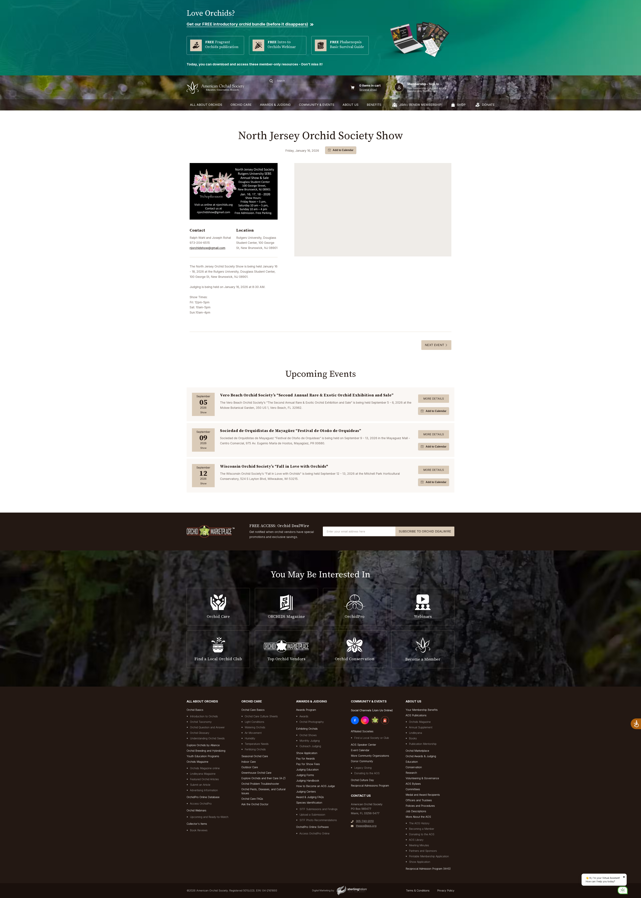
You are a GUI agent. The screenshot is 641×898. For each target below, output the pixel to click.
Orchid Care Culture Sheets (261, 716)
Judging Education (307, 769)
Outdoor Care (249, 767)
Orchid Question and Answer (207, 727)
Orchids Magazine (197, 761)
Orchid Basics (195, 709)
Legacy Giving (363, 767)
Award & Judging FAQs (310, 797)
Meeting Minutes (419, 845)
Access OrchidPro (201, 803)
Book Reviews (198, 830)
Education (412, 761)
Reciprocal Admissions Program (370, 785)
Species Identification (309, 802)
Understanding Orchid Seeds (207, 738)
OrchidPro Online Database (203, 797)
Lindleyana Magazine (203, 773)
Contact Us (361, 795)
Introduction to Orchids (204, 716)
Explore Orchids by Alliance (203, 745)
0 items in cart (370, 85)
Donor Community (362, 761)
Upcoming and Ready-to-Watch (209, 817)
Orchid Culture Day (362, 780)
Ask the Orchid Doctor (254, 804)
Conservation (414, 767)
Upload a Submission (312, 814)
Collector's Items (197, 823)
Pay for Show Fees (308, 764)
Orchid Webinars (196, 810)
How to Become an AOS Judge (315, 786)
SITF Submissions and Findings (318, 809)
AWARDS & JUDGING (275, 104)
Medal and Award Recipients (423, 794)
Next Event (434, 345)
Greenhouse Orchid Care (256, 772)
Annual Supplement (420, 727)
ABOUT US (350, 104)
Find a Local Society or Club (371, 737)
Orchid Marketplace (417, 750)
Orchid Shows (308, 735)
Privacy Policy (445, 890)
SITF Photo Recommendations (318, 820)
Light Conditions (254, 721)
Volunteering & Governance (422, 778)
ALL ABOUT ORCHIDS (206, 104)
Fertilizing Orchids (255, 749)
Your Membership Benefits (422, 709)
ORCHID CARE (241, 104)
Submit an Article (200, 784)
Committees (413, 789)
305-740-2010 (365, 821)
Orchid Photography (311, 721)
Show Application (306, 753)
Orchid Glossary (199, 732)
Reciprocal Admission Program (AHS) (428, 868)
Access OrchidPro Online (314, 833)
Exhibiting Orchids (307, 728)
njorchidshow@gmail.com (207, 248)
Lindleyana (415, 732)
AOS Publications (416, 715)
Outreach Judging (310, 746)
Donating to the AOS (367, 773)
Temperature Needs (257, 743)
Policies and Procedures (420, 805)
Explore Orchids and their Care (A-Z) (263, 778)
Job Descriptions (416, 811)
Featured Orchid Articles (204, 779)
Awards (303, 716)
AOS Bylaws (413, 783)
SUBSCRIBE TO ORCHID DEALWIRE (425, 531)
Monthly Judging (309, 740)
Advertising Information (204, 790)
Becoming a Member (421, 828)
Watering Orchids (255, 727)
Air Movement (253, 732)
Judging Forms (305, 775)
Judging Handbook (307, 780)
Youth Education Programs (203, 756)
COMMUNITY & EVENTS (316, 104)
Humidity (250, 738)
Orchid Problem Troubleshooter (260, 783)
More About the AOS (418, 816)
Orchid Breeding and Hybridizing (206, 750)
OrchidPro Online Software (312, 827)
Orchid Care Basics (253, 709)
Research (411, 772)
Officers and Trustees (419, 800)
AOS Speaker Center (363, 744)
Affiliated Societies (362, 731)
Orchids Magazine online (205, 768)
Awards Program (306, 709)
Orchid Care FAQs (252, 798)
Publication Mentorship (423, 743)
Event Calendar (360, 750)
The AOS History (419, 823)
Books (413, 738)
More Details (433, 398)
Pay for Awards (305, 758)
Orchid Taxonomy (201, 721)
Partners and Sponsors (423, 850)
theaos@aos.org (366, 825)
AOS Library (416, 839)
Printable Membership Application (429, 856)
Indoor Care (248, 761)
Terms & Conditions (418, 890)
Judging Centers (306, 791)
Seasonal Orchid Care (254, 756)
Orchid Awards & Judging (421, 756)
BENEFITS (374, 104)
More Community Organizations (370, 755)
